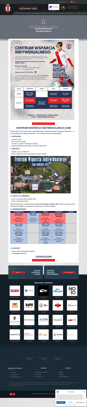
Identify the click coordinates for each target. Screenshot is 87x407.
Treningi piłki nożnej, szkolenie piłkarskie (42, 384)
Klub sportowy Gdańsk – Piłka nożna (26, 382)
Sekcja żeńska (44, 13)
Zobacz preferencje (80, 402)
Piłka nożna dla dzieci (13, 382)
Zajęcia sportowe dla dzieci (64, 384)
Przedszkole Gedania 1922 (14, 384)
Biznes (54, 13)
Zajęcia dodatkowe (54, 384)
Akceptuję (61, 402)
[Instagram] (74, 2)
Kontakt (83, 13)
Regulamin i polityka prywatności (15, 385)
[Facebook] (71, 2)
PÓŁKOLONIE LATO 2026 (24, 13)
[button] (84, 391)
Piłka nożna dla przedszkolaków (40, 382)
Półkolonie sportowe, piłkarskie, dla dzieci (70, 382)
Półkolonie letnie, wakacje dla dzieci (54, 382)
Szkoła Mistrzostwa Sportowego (27, 384)
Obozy (29, 13)
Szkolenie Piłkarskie (35, 13)
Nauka (50, 13)
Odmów (70, 402)
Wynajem (78, 13)
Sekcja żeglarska (60, 13)
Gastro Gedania (69, 13)
